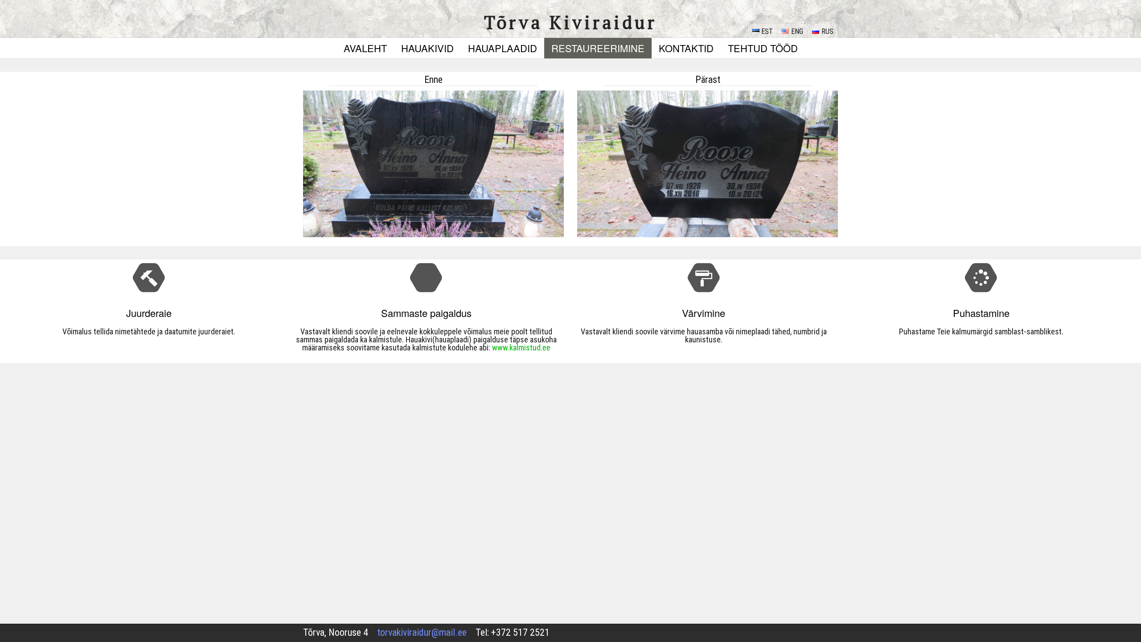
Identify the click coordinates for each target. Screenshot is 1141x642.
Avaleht (365, 48)
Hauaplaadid (502, 48)
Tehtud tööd (763, 48)
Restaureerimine (597, 48)
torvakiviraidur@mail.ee (422, 632)
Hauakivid (427, 48)
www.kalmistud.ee (521, 347)
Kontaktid (686, 48)
